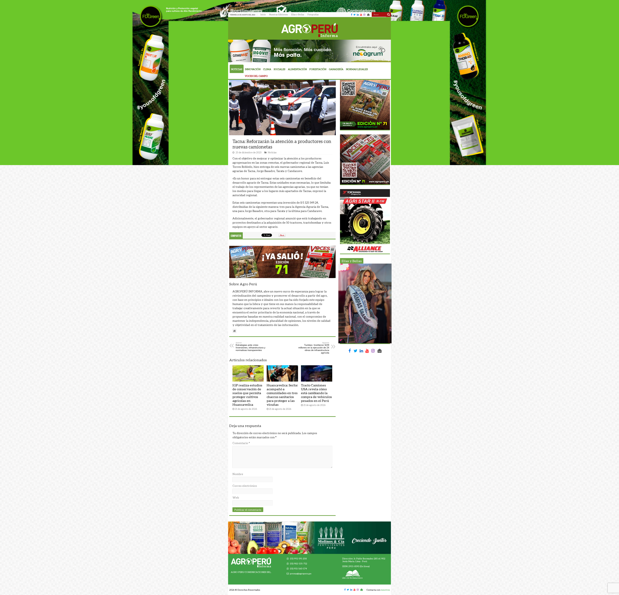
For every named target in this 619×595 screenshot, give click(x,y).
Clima (267, 69)
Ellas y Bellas (297, 14)
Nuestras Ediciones (278, 14)
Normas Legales (357, 69)
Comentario (241, 443)
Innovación (252, 69)
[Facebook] (352, 15)
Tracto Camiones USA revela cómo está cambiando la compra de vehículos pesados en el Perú (316, 393)
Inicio (263, 14)
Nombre (237, 474)
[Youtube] (361, 15)
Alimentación (297, 69)
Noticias (236, 69)
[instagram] (364, 15)
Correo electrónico (244, 485)
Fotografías (313, 14)
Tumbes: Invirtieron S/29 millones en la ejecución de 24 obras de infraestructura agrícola (313, 348)
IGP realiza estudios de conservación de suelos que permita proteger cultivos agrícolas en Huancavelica (247, 394)
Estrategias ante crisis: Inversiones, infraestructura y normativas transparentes (250, 346)
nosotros (385, 589)
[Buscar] (388, 14)
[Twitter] (354, 15)
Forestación (317, 69)
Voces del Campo (256, 76)
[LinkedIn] (358, 15)
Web (235, 497)
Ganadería (336, 69)
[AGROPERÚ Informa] (309, 29)
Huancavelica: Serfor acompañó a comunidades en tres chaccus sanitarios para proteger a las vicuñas (282, 394)
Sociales (279, 69)
